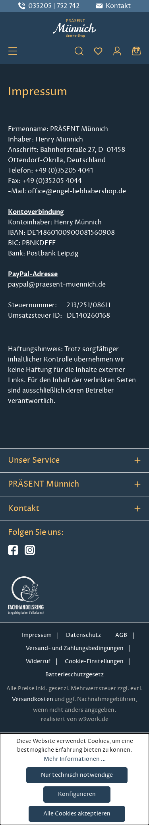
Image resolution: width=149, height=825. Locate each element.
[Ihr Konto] (117, 50)
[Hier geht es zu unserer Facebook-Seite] (13, 553)
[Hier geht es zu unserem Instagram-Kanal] (30, 553)
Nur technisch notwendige (77, 775)
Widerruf (38, 661)
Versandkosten (32, 699)
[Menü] (12, 50)
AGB (121, 635)
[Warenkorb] (136, 50)
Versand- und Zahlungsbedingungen (75, 648)
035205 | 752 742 (54, 6)
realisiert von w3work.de (74, 719)
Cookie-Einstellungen (94, 661)
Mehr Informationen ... (75, 759)
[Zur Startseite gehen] (74, 27)
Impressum (37, 635)
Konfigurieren (77, 794)
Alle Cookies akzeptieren (76, 813)
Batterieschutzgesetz (74, 674)
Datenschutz (83, 635)
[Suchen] (79, 50)
